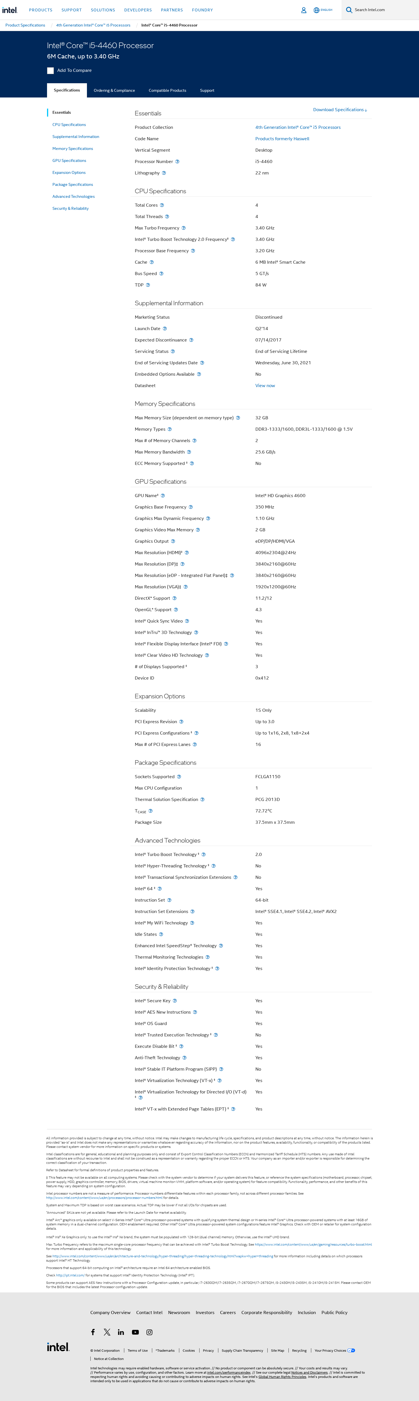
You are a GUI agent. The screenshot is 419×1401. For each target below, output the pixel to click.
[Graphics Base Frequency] (191, 507)
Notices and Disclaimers (309, 1372)
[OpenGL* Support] (176, 609)
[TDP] (148, 284)
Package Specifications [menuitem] (72, 184)
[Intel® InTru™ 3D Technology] (196, 632)
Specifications (67, 90)
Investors (205, 1312)
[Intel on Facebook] (93, 1333)
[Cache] (152, 262)
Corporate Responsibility (266, 1312)
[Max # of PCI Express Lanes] (195, 744)
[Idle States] (161, 934)
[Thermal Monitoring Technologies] (207, 957)
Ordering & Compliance (114, 90)
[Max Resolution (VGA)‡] (185, 586)
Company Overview (110, 1312)
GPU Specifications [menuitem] (69, 160)
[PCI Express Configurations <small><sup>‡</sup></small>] (196, 733)
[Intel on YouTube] (135, 1333)
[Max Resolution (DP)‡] (182, 564)
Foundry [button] (202, 10)
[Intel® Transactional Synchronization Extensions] (235, 877)
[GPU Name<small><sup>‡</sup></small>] (163, 495)
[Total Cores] (162, 205)
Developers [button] (138, 10)
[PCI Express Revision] (181, 721)
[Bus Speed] (161, 273)
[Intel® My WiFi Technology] (192, 922)
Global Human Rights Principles (282, 1376)
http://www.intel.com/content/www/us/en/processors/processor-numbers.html (104, 1197)
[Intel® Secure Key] (175, 1000)
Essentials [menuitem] (61, 112)
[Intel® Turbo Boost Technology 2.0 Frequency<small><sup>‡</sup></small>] (233, 239)
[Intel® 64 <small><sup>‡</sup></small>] (159, 888)
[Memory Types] (169, 429)
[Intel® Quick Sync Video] (187, 621)
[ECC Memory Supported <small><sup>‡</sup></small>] (192, 463)
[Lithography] (164, 172)
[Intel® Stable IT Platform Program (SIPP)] (221, 1069)
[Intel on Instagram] (149, 1333)
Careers (228, 1312)
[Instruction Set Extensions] (192, 911)
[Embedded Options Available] (199, 374)
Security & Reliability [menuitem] (70, 208)
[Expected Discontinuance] (191, 339)
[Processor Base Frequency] (193, 250)
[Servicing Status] (173, 351)
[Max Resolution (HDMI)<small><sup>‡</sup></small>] (187, 552)
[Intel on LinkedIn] (121, 1333)
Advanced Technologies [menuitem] (73, 196)
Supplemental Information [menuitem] (75, 136)
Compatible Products (167, 90)
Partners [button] (172, 10)
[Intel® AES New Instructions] (195, 1012)
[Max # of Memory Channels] (194, 440)
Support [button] (72, 10)
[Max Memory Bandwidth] (189, 452)
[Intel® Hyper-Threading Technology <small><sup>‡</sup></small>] (213, 865)
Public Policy (334, 1312)
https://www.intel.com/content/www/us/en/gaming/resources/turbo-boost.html (313, 1244)
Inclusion (307, 1312)
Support (207, 90)
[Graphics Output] (173, 541)
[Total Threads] (167, 216)
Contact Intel (149, 1312)
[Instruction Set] (169, 900)
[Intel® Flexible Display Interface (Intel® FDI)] (226, 643)
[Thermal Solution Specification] (202, 799)
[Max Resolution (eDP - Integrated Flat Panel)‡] (232, 575)
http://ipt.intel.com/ (70, 1275)
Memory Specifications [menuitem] (72, 148)
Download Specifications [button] (338, 110)
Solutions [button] (103, 10)
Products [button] (40, 10)
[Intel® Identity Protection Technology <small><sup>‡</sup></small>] (217, 968)
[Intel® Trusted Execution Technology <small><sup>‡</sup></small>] (216, 1034)
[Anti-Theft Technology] (184, 1057)
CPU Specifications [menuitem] (69, 124)
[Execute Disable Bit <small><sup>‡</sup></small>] (181, 1046)
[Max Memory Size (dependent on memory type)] (238, 417)
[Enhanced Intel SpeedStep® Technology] (221, 945)
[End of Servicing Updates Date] (202, 362)
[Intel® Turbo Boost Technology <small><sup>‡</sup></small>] (203, 854)
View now (265, 386)
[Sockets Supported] (179, 776)
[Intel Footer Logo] (58, 1346)
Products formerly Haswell (282, 139)
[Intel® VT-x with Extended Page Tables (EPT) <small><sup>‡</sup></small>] (233, 1109)
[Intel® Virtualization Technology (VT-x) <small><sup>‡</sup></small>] (219, 1080)
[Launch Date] (165, 328)
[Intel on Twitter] (107, 1333)
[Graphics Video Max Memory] (198, 529)
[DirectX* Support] (174, 598)
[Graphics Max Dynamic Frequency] (208, 518)
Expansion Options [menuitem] (69, 172)
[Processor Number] (177, 161)
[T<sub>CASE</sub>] (150, 810)
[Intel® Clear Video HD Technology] (207, 655)
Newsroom (179, 1312)
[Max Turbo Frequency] (183, 227)
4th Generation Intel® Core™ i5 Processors (298, 127)
